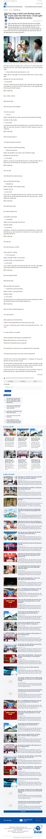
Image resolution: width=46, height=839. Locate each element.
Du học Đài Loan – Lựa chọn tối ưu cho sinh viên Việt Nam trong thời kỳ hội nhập (29, 836)
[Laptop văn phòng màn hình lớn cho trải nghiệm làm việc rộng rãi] (10, 816)
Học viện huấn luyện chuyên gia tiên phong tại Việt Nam (29, 543)
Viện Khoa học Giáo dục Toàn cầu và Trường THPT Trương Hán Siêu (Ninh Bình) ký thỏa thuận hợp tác (29, 555)
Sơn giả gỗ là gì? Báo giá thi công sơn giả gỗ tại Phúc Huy (29, 499)
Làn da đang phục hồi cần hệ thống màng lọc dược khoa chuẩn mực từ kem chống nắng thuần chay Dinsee (29, 567)
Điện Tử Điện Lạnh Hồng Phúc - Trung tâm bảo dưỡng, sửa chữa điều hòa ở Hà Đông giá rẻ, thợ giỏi (30, 656)
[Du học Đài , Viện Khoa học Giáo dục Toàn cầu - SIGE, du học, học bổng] (5, 3)
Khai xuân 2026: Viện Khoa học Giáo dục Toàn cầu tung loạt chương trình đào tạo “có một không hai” (29, 601)
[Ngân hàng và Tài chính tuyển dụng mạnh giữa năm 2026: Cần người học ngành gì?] (10, 480)
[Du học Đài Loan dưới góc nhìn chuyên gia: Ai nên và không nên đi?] (23, 454)
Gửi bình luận (7, 391)
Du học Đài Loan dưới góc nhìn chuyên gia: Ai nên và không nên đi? (22, 461)
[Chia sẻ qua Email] (6, 24)
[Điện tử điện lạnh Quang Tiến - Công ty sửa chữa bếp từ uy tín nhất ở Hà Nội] (10, 581)
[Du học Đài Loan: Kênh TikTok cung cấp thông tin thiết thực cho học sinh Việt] (36, 454)
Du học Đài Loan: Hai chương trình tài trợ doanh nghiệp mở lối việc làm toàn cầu (36, 439)
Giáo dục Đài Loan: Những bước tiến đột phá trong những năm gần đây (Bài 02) (23, 439)
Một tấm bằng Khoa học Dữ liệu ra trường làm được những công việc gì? (30, 6)
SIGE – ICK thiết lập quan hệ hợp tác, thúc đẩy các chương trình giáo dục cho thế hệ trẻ (29, 589)
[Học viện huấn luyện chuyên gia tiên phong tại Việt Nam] (10, 546)
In (35, 381)
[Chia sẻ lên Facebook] (6, 20)
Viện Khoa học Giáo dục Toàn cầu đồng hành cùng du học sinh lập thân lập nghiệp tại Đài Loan (29, 511)
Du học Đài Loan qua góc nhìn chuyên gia (28, 667)
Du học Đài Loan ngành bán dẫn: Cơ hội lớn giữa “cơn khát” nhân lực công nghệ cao (9, 461)
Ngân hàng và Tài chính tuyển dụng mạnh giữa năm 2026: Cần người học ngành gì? (30, 477)
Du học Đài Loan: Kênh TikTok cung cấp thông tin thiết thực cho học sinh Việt (36, 461)
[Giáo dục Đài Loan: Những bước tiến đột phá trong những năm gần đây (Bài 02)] (23, 432)
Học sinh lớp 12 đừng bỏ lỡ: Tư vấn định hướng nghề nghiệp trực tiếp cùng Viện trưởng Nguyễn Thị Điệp (30, 679)
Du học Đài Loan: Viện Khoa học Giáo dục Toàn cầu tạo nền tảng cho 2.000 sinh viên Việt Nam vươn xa (30, 824)
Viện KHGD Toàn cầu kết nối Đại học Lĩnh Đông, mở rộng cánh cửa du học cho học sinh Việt (30, 690)
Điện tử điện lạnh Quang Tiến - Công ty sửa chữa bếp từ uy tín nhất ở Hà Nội (29, 578)
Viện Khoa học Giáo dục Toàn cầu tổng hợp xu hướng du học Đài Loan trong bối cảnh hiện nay (10, 439)
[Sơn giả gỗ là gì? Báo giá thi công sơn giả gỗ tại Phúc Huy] (10, 502)
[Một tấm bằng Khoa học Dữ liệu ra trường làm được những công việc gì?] (10, 491)
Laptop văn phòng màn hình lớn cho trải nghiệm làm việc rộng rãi (28, 813)
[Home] (6, 17)
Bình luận (6, 14)
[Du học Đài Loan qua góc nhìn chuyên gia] (10, 670)
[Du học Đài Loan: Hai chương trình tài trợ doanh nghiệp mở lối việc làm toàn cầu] (36, 432)
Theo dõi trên (35, 20)
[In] (6, 27)
